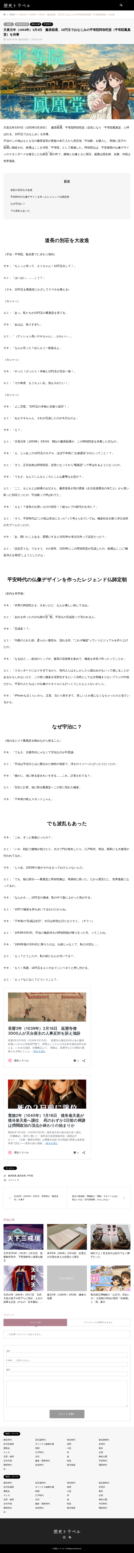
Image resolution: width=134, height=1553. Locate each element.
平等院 (30, 1175)
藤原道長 (21, 1175)
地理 (69, 1444)
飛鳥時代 (103, 1465)
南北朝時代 (104, 1440)
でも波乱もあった (20, 210)
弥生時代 (71, 1440)
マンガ (6, 1452)
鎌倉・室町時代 (42, 1460)
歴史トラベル (67, 1531)
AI (4, 1469)
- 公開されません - (18, 1360)
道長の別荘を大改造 (21, 190)
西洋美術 (71, 1465)
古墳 (101, 1452)
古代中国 (7, 1460)
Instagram (64, 1537)
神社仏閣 (35, 24)
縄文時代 (7, 1440)
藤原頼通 (12, 1175)
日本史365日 (22, 24)
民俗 (69, 1460)
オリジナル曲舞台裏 (44, 1444)
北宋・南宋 (8, 1456)
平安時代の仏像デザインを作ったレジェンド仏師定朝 (39, 196)
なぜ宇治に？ (17, 203)
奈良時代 (39, 1465)
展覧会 (6, 1448)
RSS (70, 1537)
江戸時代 (39, 1452)
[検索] (121, 5)
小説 (69, 1448)
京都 (9, 24)
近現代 (102, 1444)
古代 (37, 1456)
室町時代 (7, 1465)
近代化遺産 (8, 1444)
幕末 (101, 1448)
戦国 (37, 1448)
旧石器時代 (40, 1440)
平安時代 (47, 24)
